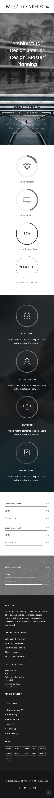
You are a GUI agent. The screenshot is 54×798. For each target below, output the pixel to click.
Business (11, 733)
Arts (9, 724)
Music (42, 748)
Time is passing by (13, 652)
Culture (10, 715)
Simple (8, 753)
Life (34, 748)
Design (8, 748)
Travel (10, 729)
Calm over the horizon (15, 639)
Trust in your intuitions (15, 656)
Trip (7, 758)
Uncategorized (13, 710)
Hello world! (10, 670)
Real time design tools (15, 648)
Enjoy (17, 748)
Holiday (27, 748)
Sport (17, 753)
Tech (33, 753)
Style (25, 753)
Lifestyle (11, 719)
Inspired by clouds (13, 684)
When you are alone (14, 643)
